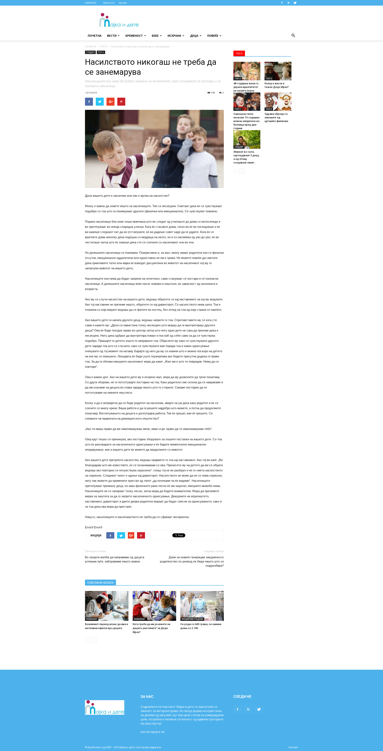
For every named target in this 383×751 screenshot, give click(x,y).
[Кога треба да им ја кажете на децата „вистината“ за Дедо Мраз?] (154, 606)
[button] (293, 35)
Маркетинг (109, 2)
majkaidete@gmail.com (181, 732)
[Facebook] (282, 3)
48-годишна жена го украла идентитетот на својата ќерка (246, 87)
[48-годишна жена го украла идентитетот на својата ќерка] (246, 71)
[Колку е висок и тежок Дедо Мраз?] (278, 71)
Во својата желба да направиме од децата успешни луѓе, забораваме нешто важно (114, 559)
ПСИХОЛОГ (91, 619)
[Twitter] (295, 3)
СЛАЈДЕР (90, 52)
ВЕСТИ (111, 35)
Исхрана (174, 35)
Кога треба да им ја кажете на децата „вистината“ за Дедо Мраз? (151, 628)
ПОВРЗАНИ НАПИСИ (100, 582)
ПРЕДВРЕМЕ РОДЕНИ (192, 619)
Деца (194, 35)
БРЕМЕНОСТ (134, 35)
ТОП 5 (103, 46)
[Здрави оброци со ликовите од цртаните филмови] (278, 101)
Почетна (95, 35)
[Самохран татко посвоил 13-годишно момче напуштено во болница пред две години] (246, 101)
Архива (123, 2)
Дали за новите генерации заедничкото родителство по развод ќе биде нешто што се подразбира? (192, 561)
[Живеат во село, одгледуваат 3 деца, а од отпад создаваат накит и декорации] (246, 139)
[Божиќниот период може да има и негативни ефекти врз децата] (106, 606)
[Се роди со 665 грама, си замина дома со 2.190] (202, 606)
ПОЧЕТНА (90, 46)
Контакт (293, 747)
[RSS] (288, 3)
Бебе (155, 35)
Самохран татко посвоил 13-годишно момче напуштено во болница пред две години (246, 121)
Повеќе (212, 35)
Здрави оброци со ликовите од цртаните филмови (276, 117)
